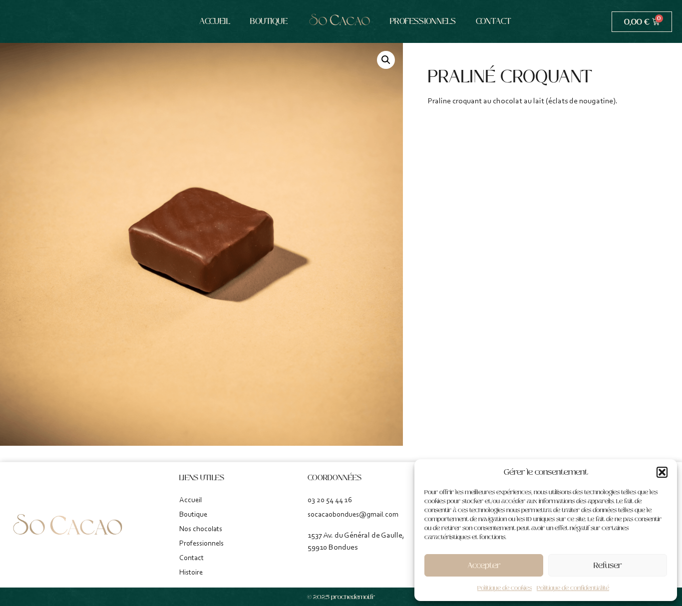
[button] (662, 472)
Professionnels (423, 21)
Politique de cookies (504, 588)
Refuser (608, 565)
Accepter (484, 565)
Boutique (269, 21)
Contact (493, 21)
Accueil (215, 21)
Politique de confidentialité (573, 588)
